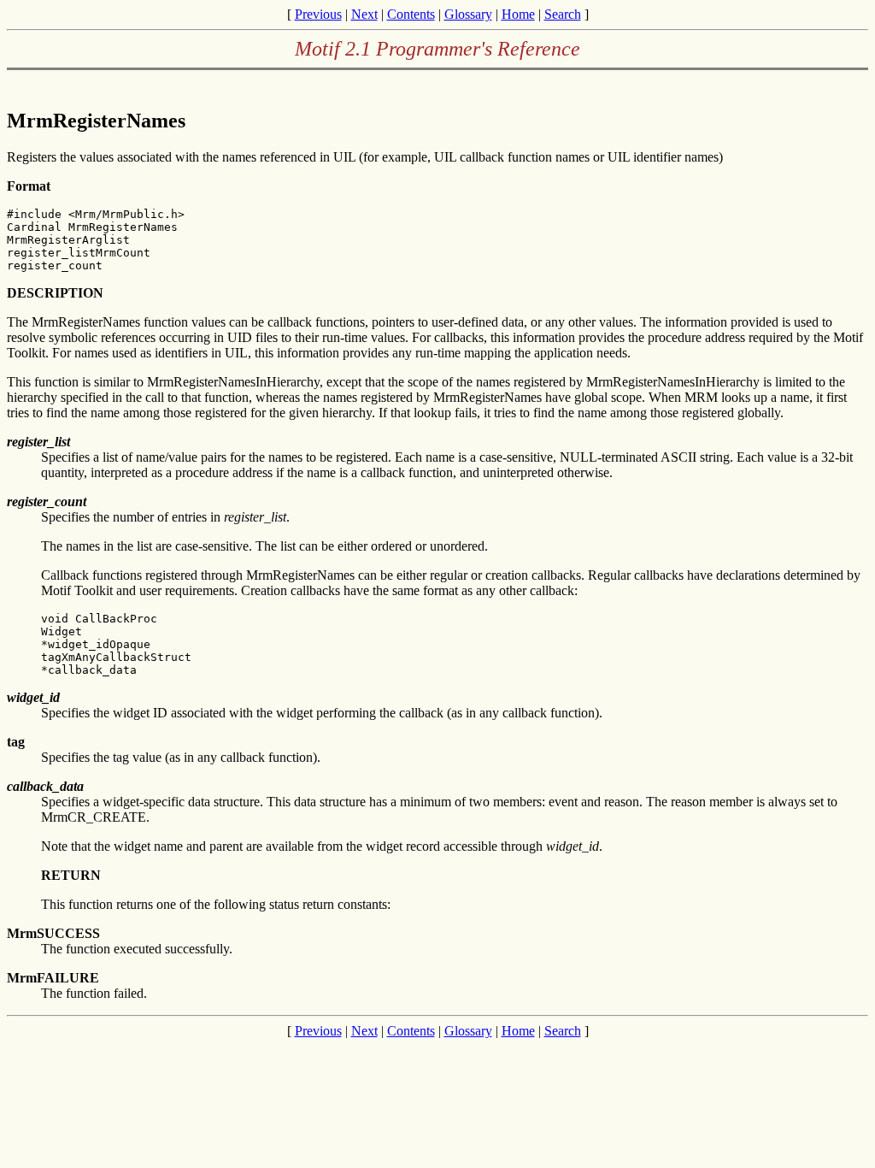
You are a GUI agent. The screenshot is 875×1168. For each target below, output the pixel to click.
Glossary (468, 14)
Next (364, 14)
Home (518, 14)
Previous (318, 14)
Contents (411, 14)
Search (562, 14)
